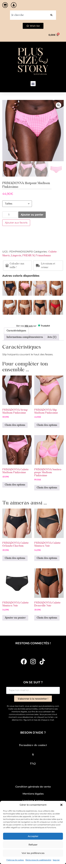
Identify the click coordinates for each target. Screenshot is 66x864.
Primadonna (43, 255)
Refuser (33, 844)
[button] (61, 804)
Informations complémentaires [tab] (25, 337)
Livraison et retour (48, 266)
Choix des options (15, 425)
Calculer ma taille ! (17, 266)
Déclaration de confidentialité (38, 860)
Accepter (33, 836)
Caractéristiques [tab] (16, 331)
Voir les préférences (33, 853)
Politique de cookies (15, 860)
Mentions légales (33, 793)
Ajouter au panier (32, 214)
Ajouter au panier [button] (15, 618)
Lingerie (16, 255)
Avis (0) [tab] (51, 337)
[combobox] (28, 15)
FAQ (33, 763)
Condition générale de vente (33, 786)
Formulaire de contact (33, 745)
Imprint (56, 860)
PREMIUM (28, 255)
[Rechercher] (51, 15)
